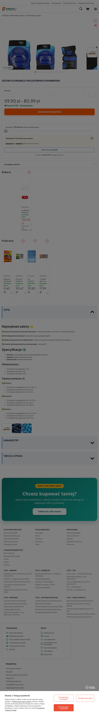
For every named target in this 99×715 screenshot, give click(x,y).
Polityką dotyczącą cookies (21, 701)
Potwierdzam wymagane (63, 698)
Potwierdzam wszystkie (63, 708)
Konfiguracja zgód (85, 698)
